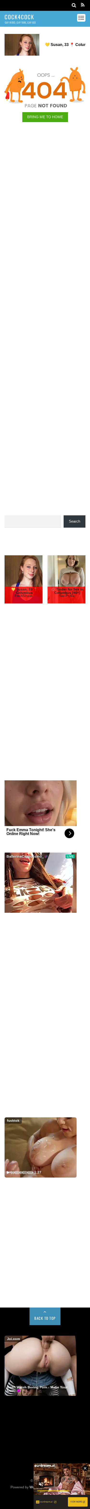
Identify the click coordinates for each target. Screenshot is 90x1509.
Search (74, 521)
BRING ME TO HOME (45, 117)
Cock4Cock (42, 1360)
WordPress (38, 1367)
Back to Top (45, 1258)
